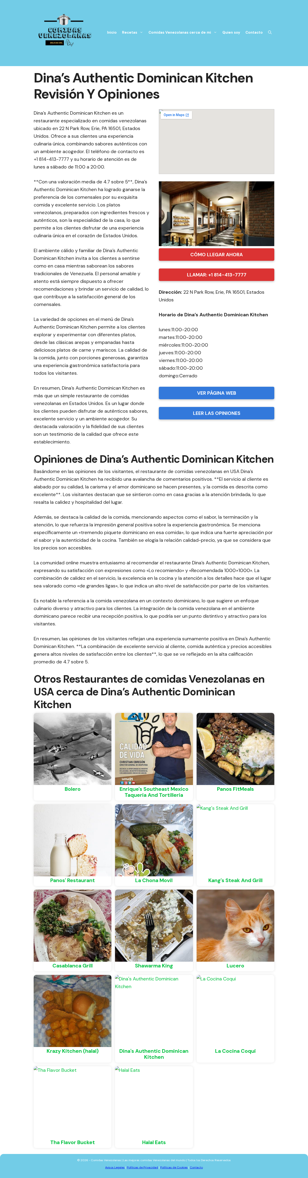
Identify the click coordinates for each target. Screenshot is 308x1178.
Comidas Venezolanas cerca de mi (179, 32)
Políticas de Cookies (174, 1167)
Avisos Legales (115, 1167)
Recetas (129, 32)
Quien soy (231, 32)
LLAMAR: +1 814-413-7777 (216, 275)
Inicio (112, 32)
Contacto (254, 32)
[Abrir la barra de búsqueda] (269, 32)
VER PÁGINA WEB (216, 393)
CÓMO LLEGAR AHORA (216, 254)
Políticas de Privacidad (142, 1167)
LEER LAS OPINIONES (216, 413)
